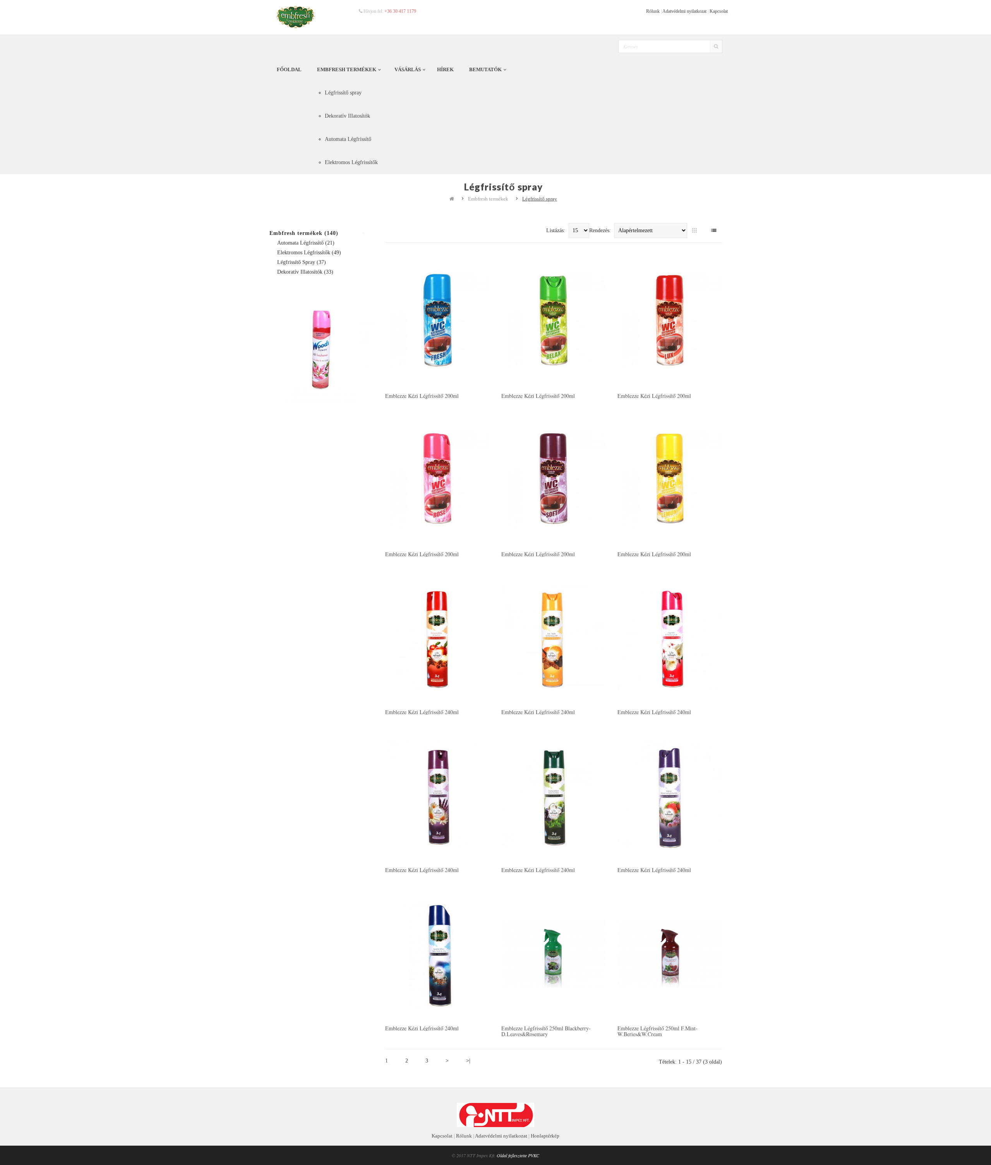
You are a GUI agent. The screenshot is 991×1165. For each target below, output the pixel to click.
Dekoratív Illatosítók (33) (305, 272)
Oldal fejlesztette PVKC (518, 1155)
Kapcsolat (719, 11)
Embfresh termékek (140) (303, 233)
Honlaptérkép (545, 1136)
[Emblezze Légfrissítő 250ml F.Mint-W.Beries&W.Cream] (669, 951)
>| (468, 1061)
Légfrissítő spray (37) (301, 262)
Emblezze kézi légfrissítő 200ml (422, 395)
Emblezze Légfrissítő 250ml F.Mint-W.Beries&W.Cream (657, 1031)
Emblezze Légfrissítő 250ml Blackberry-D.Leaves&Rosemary (546, 1031)
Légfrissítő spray (539, 199)
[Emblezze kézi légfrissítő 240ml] (437, 635)
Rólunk (653, 11)
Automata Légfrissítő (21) (305, 243)
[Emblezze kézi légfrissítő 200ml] (437, 319)
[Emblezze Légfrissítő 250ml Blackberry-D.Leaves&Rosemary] (553, 951)
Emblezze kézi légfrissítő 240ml (422, 712)
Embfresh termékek (488, 199)
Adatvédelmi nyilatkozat (684, 11)
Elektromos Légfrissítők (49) (309, 252)
